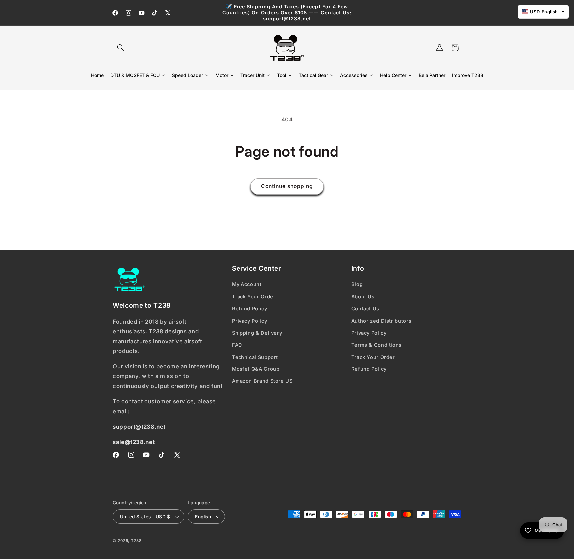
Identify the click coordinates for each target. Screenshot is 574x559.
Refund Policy (249, 309)
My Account (246, 284)
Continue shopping (287, 186)
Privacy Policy (249, 321)
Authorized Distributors (381, 321)
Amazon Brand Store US (262, 381)
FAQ (237, 345)
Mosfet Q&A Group (255, 369)
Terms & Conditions (376, 345)
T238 (136, 540)
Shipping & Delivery (257, 333)
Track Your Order (253, 297)
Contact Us (365, 309)
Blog (357, 284)
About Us (363, 297)
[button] (120, 47)
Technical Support (255, 357)
